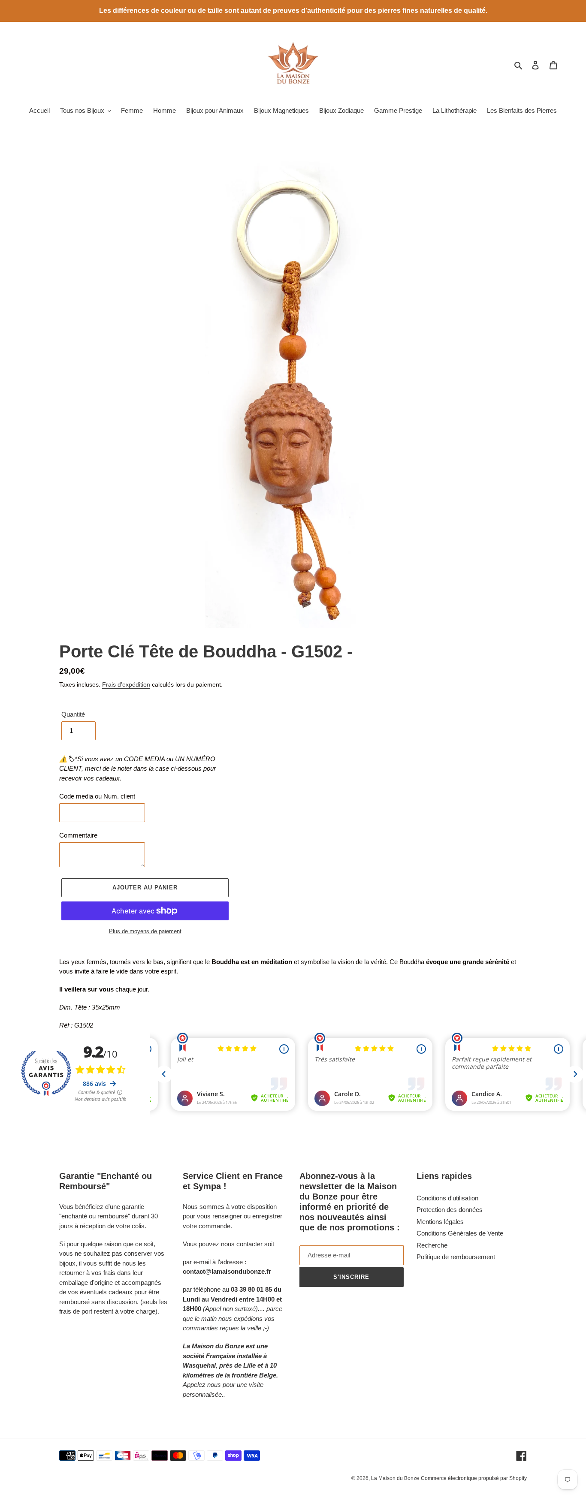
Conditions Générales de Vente (460, 1233)
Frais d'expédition (126, 684)
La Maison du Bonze (395, 1478)
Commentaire (78, 835)
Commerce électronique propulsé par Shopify (474, 1478)
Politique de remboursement (456, 1256)
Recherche (432, 1245)
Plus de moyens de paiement (145, 931)
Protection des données (450, 1209)
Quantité (73, 714)
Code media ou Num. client (97, 796)
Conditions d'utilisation (447, 1198)
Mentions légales (440, 1221)
